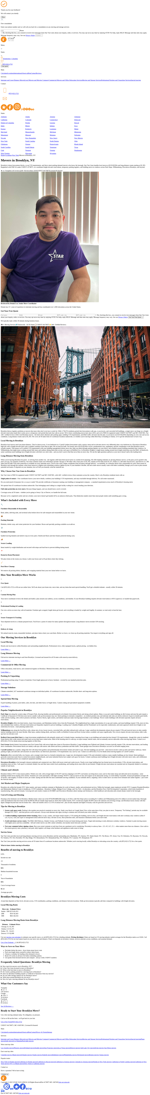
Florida (27, 123)
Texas (76, 147)
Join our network (64, 1082)
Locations (10, 73)
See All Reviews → (7, 1006)
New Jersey (53, 138)
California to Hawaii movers (46, 1062)
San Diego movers (110, 1048)
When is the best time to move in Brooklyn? (17, 970)
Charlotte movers (6, 1055)
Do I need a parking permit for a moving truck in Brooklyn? (22, 972)
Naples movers (37, 1055)
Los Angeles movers (7, 1048)
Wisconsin (28, 153)
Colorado (28, 120)
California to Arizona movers (65, 1062)
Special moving (136, 80)
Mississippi (4, 135)
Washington (78, 150)
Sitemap (49, 1032)
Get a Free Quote (6, 1022)
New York (4, 141)
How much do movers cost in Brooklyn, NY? (17, 966)
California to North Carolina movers (123, 1062)
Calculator (4, 73)
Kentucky (28, 129)
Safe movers (9, 1041)
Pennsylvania (54, 144)
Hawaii (76, 123)
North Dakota (54, 141)
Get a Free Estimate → (8, 942)
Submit (38, 35)
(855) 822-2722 (7, 64)
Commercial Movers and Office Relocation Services (65, 80)
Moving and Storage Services (91, 80)
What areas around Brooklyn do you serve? (17, 977)
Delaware (77, 120)
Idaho (2, 126)
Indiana (52, 126)
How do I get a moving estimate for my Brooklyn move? (21, 979)
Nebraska (77, 135)
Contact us (5, 1074)
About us (25, 73)
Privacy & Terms (41, 1032)
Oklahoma (4, 144)
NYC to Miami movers (16, 1064)
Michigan (53, 132)
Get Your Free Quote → (136, 317)
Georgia (52, 123)
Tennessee (53, 147)
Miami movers (17, 1055)
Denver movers (75, 1048)
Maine (76, 129)
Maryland (4, 132)
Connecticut (54, 120)
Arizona (52, 117)
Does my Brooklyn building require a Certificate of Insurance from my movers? (28, 974)
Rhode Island (78, 144)
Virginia (52, 150)
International (18, 73)
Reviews (39, 73)
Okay (3, 17)
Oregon (27, 144)
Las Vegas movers (64, 1048)
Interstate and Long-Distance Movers (13, 80)
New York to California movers (34, 1064)
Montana (53, 135)
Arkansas (77, 117)
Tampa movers (104, 1055)
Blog (29, 73)
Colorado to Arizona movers (84, 1062)
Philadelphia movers (70, 1055)
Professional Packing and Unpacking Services (116, 80)
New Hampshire (30, 138)
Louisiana (53, 129)
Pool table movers (28, 1041)
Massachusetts (29, 132)
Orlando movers (27, 1055)
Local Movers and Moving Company (37, 80)
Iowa (76, 126)
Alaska (27, 117)
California (4, 120)
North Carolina (30, 141)
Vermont (28, 150)
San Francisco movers (51, 1048)
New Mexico (78, 138)
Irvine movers (99, 1048)
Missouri (28, 135)
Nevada (3, 138)
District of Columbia (7, 123)
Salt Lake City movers (88, 1048)
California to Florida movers (28, 1062)
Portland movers (29, 1048)
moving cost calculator (13, 937)
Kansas (3, 129)
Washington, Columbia (10, 59)
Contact (33, 73)
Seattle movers (39, 1048)
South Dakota (29, 147)
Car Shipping (17, 1041)
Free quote (5, 66)
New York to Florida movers (10, 1062)
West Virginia (5, 153)
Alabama (4, 117)
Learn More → (6, 649)
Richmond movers (83, 1055)
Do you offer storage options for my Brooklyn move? (20, 975)
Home (3, 155)
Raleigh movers (47, 1055)
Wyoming (53, 153)
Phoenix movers (19, 1048)
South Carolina (6, 147)
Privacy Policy (30, 35)
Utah (2, 150)
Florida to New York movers (102, 1062)
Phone (22, 30)
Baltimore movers (58, 1055)
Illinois (27, 126)
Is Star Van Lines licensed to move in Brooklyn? (18, 968)
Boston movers (94, 1055)
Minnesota (77, 132)
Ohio (76, 141)
